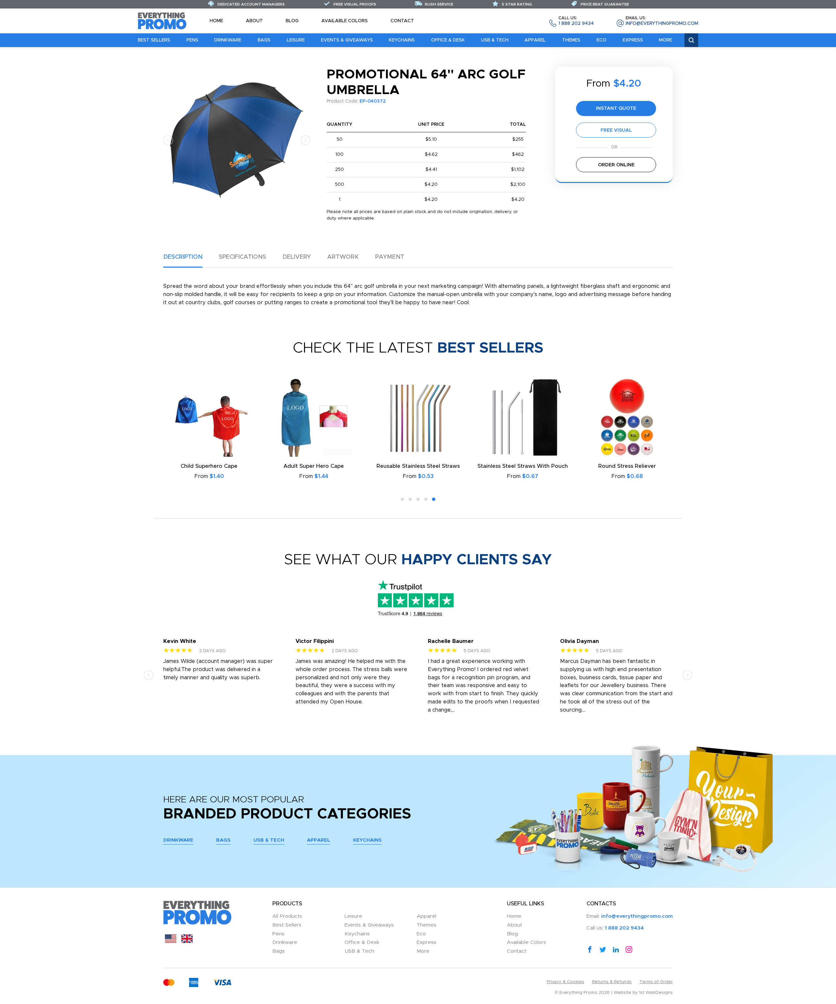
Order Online (616, 164)
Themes (571, 40)
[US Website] (170, 941)
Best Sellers (154, 40)
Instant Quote (616, 108)
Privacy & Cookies (565, 982)
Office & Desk (448, 40)
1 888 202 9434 (576, 21)
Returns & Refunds (612, 982)
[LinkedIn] (616, 949)
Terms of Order (656, 982)
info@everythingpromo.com (662, 21)
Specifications (242, 257)
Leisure (296, 40)
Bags (264, 40)
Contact (402, 21)
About (254, 21)
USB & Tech (494, 40)
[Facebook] (590, 949)
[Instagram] (629, 949)
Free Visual (616, 130)
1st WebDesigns (656, 993)
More (665, 40)
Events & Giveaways (347, 40)
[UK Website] (187, 941)
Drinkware (227, 40)
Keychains (402, 40)
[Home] (162, 20)
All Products (287, 916)
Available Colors (344, 21)
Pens (192, 40)
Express (633, 40)
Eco (601, 40)
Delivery (296, 257)
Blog (292, 21)
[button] (168, 140)
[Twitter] (603, 949)
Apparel (535, 40)
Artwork (343, 257)
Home (216, 21)
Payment (389, 257)
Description (182, 257)
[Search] (691, 40)
